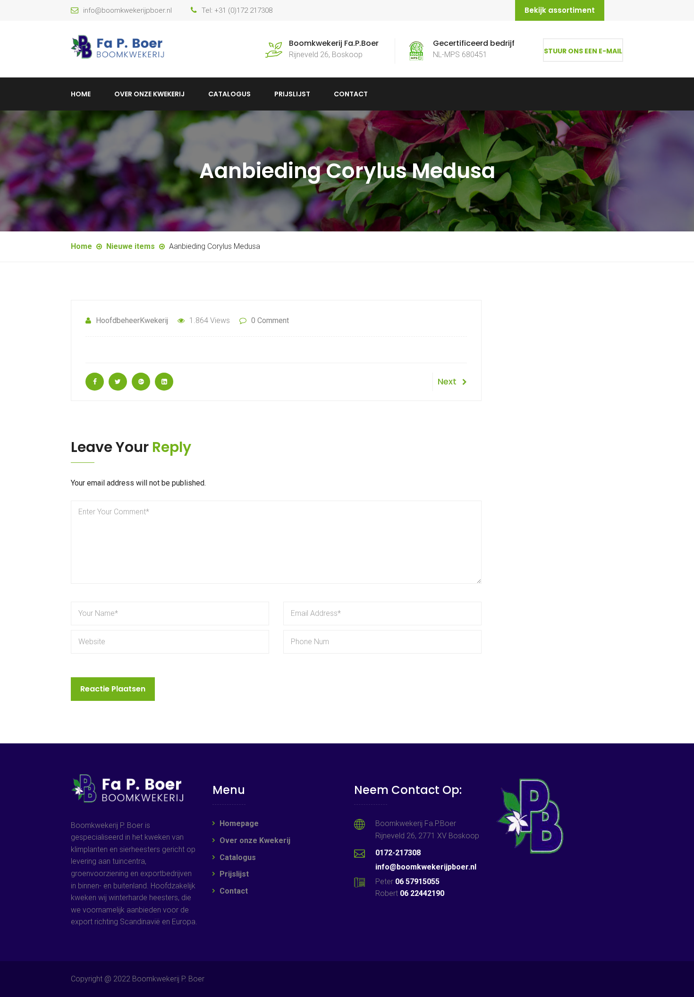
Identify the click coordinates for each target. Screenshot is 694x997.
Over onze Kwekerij (149, 94)
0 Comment (270, 320)
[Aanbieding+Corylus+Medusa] (118, 382)
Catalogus (229, 94)
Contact (351, 94)
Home (81, 94)
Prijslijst (292, 94)
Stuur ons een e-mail (583, 51)
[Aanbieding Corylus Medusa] (94, 382)
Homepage (239, 823)
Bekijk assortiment (560, 10)
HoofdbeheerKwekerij (132, 320)
